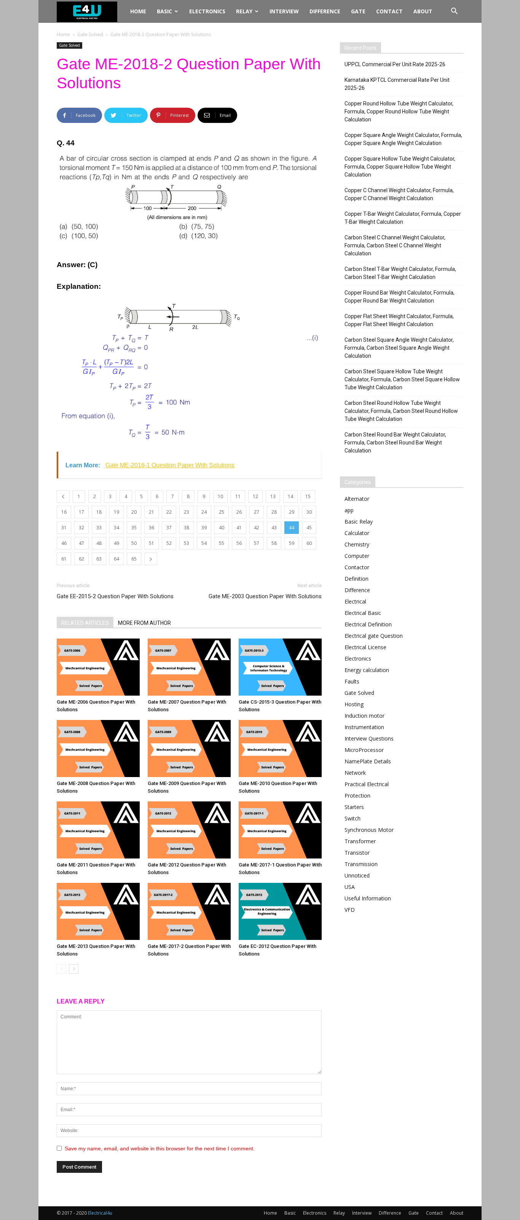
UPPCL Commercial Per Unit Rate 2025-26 (395, 64)
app (349, 510)
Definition (356, 578)
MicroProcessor (364, 749)
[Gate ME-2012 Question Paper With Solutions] (189, 829)
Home (138, 11)
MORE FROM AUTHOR (144, 623)
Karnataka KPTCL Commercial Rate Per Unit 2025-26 (397, 84)
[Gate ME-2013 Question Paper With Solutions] (98, 911)
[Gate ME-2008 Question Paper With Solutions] (98, 748)
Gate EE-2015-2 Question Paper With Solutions (115, 596)
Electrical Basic (363, 612)
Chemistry (357, 544)
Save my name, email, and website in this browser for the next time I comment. (160, 1148)
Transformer (360, 841)
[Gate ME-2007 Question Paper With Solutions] (189, 667)
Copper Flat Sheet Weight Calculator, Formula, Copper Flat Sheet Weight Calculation (399, 320)
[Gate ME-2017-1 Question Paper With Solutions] (280, 829)
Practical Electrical (367, 784)
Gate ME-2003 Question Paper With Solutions (265, 596)
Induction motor (364, 715)
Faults (352, 681)
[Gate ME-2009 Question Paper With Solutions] (189, 748)
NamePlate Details (368, 761)
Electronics (207, 11)
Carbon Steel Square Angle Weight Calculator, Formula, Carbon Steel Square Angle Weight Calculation (399, 348)
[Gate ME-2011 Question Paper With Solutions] (98, 829)
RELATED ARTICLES (85, 623)
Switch (352, 818)
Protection (357, 795)
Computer (357, 555)
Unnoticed (357, 875)
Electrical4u (100, 1213)
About (422, 11)
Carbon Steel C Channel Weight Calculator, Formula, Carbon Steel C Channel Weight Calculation (395, 245)
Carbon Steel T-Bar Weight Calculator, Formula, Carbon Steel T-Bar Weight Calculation (400, 273)
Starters (354, 807)
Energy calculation (367, 670)
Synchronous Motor (369, 829)
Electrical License (365, 647)
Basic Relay (359, 521)
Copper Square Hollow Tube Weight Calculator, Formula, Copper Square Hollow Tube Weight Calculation (400, 167)
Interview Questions (369, 738)
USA (350, 886)
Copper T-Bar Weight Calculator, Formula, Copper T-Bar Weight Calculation (403, 218)
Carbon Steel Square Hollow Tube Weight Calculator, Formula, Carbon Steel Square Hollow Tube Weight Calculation (402, 379)
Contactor (357, 567)
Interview (284, 11)
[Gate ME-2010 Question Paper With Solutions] (280, 748)
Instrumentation (364, 727)
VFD (350, 909)
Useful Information (368, 898)
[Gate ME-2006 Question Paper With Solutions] (98, 667)
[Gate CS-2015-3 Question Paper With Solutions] (280, 667)
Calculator (357, 533)
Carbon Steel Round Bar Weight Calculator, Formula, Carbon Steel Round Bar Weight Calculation (395, 443)
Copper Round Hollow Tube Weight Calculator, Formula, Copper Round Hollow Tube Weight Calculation (399, 111)
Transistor (357, 852)
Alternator (357, 498)
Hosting (354, 704)
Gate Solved (90, 34)
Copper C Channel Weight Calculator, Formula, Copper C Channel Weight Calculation (399, 194)
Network (355, 772)
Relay (244, 11)
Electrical (355, 601)
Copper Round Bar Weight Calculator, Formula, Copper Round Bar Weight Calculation (400, 297)
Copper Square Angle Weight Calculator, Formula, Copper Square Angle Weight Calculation (403, 139)
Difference (324, 11)
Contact (389, 11)
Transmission (361, 864)
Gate (358, 11)
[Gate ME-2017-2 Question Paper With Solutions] (189, 911)
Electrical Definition (368, 624)
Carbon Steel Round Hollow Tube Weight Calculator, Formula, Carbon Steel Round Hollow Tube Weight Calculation (401, 411)
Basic (164, 11)
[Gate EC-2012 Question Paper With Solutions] (280, 911)
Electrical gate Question (374, 635)
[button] (454, 12)
